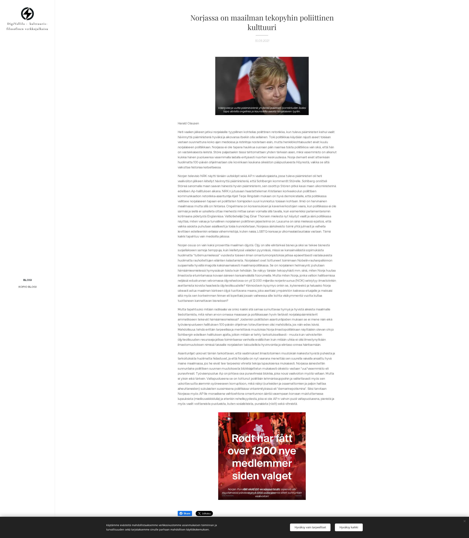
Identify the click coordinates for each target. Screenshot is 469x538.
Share (187, 513)
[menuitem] (27, 280)
